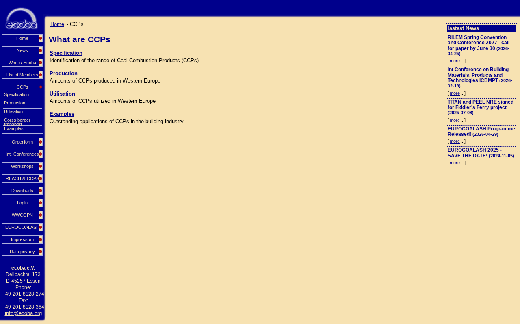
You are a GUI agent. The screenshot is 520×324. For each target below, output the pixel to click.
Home (22, 38)
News (22, 50)
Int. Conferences (22, 154)
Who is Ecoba (22, 62)
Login (22, 202)
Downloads (22, 190)
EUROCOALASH (22, 227)
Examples (14, 128)
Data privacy (22, 251)
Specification (16, 94)
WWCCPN (22, 215)
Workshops (22, 166)
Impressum (22, 239)
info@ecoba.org (23, 313)
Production (14, 102)
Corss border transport (17, 120)
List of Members (22, 74)
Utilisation (13, 111)
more (455, 60)
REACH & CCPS (22, 178)
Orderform (22, 141)
